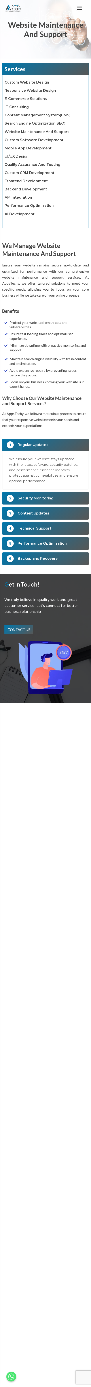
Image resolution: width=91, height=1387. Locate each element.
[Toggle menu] (79, 8)
